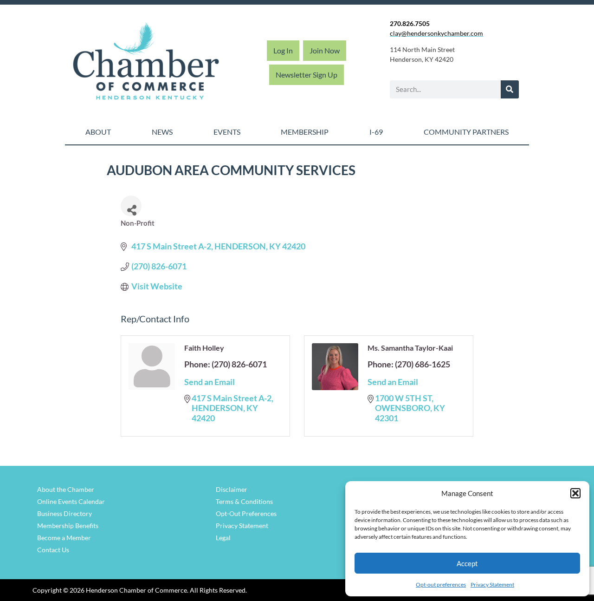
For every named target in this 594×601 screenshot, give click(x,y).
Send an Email (209, 382)
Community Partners (466, 131)
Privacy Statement (492, 584)
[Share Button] (131, 206)
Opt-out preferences (441, 584)
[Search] (510, 89)
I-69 (376, 131)
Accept (467, 563)
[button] (575, 493)
